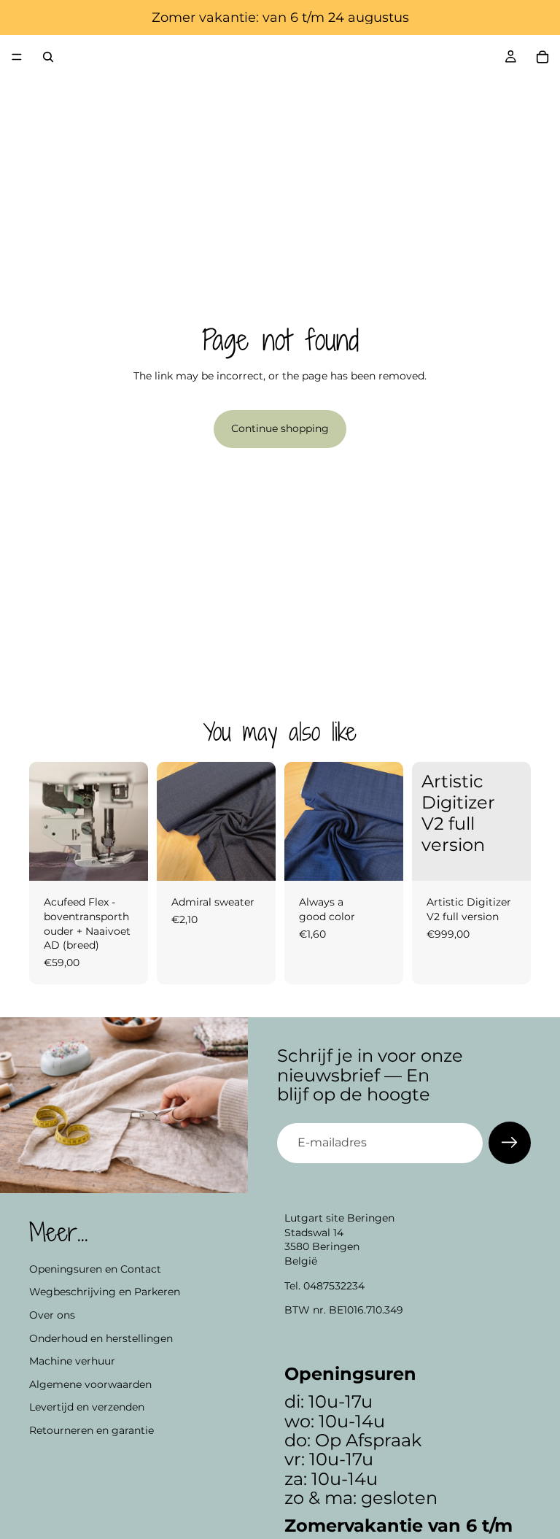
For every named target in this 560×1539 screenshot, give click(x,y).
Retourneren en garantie (91, 1430)
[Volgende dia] (132, 822)
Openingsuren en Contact (95, 1269)
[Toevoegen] (125, 859)
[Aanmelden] (510, 1143)
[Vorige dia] (45, 822)
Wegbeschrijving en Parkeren (104, 1292)
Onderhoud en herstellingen (101, 1338)
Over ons (52, 1315)
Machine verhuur (72, 1361)
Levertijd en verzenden (86, 1407)
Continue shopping (280, 428)
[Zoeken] (48, 57)
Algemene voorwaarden (90, 1384)
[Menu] (17, 57)
